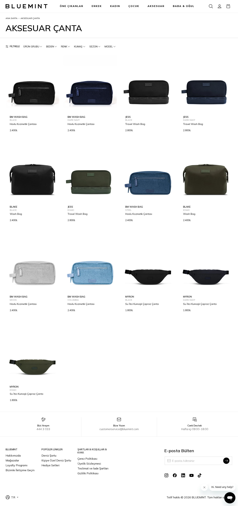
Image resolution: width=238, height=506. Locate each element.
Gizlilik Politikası (88, 473)
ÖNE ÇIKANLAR (71, 6)
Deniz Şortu (48, 455)
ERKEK (97, 6)
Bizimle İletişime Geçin (20, 470)
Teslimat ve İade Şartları (93, 468)
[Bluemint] (26, 6)
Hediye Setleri (50, 465)
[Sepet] (228, 6)
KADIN (115, 6)
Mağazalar (12, 460)
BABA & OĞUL (183, 6)
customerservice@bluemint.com (119, 429)
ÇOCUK (133, 6)
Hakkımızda (13, 455)
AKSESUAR (156, 6)
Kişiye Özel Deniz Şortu (56, 460)
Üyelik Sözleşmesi (89, 463)
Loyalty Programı (16, 465)
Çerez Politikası (87, 458)
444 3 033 (43, 429)
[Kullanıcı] (219, 6)
